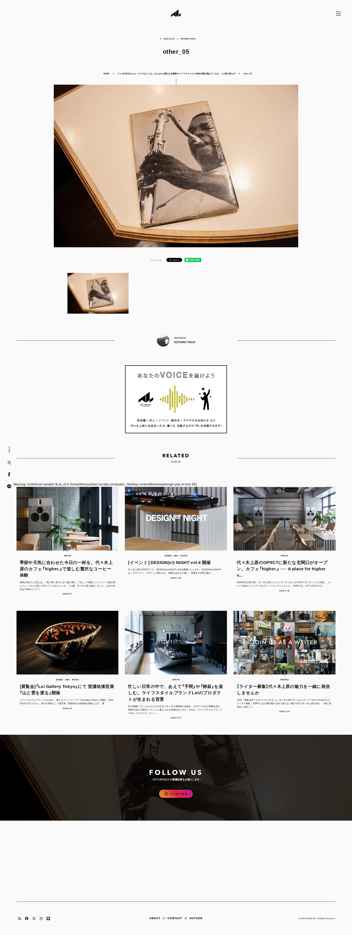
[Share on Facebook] (9, 475)
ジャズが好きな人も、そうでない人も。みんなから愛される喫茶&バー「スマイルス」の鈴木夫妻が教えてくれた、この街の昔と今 (176, 73)
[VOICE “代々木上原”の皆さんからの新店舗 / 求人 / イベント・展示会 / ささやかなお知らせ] (176, 399)
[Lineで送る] (9, 487)
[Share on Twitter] (9, 463)
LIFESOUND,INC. (308, 918)
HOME (106, 73)
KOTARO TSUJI (188, 38)
